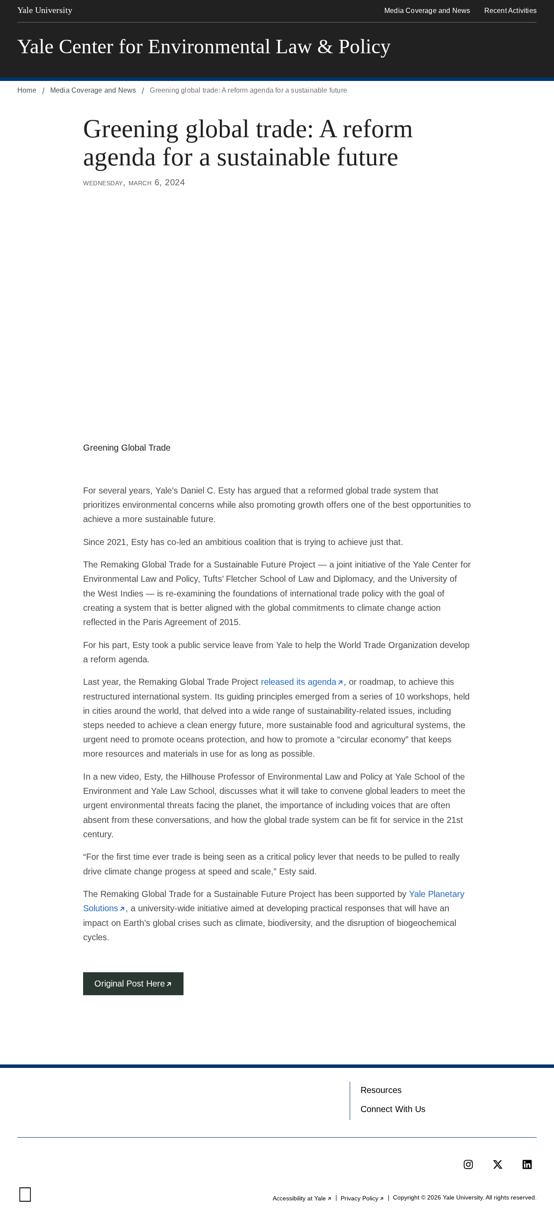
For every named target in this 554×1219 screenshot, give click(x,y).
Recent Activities (510, 10)
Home (26, 90)
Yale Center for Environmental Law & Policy (204, 46)
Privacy (362, 1198)
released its (302, 682)
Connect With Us (393, 1109)
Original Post (139, 987)
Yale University (44, 10)
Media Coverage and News (427, 10)
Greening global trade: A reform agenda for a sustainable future (248, 90)
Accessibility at (302, 1198)
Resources (381, 1090)
